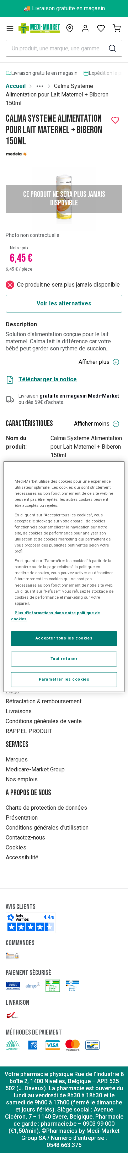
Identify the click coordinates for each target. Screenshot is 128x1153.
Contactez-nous (25, 837)
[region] (64, 576)
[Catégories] (10, 28)
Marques (17, 759)
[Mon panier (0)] (116, 28)
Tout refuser (64, 658)
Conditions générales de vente (44, 721)
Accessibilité (22, 857)
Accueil (16, 86)
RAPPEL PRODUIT (29, 731)
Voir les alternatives (64, 303)
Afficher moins (92, 423)
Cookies (16, 847)
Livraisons (19, 711)
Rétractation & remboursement (43, 701)
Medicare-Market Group (35, 769)
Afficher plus (94, 362)
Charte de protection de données (46, 807)
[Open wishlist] (101, 28)
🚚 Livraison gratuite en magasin (64, 8)
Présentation (22, 817)
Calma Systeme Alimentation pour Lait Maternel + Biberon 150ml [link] (57, 94)
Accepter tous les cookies (64, 638)
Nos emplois (22, 779)
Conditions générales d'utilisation (47, 827)
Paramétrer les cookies (64, 679)
